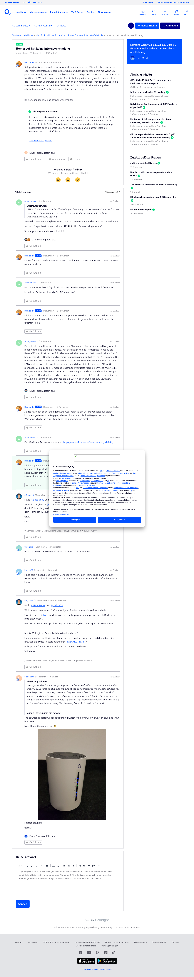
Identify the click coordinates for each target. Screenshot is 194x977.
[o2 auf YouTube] (89, 952)
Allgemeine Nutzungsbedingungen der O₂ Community (83, 927)
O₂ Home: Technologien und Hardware (148, 87)
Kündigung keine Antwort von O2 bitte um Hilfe (153, 197)
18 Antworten (136, 213)
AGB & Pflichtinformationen (56, 942)
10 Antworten (136, 167)
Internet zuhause (38, 12)
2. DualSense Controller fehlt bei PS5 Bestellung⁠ (153, 184)
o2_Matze (28, 600)
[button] (20, 12)
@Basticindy (37, 499)
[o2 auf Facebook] (80, 952)
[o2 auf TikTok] (105, 952)
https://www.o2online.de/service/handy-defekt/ (88, 442)
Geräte (90, 12)
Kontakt (19, 942)
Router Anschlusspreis (141, 209)
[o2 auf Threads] (113, 952)
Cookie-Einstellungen (86, 945)
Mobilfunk (20, 12)
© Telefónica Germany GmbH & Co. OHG (97, 969)
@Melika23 (57, 605)
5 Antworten (136, 192)
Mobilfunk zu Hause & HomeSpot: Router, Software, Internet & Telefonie (69, 35)
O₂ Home (28, 35)
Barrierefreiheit (159, 942)
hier (45, 615)
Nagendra (29, 676)
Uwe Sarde (29, 546)
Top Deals (106, 12)
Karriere (175, 942)
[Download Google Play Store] (107, 963)
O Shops (149, 2)
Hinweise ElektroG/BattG (87, 942)
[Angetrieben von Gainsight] (97, 921)
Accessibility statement (127, 927)
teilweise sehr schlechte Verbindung (147, 92)
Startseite (16, 35)
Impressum (33, 942)
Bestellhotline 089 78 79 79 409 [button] (174, 2)
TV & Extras (77, 12)
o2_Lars (27, 494)
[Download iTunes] (86, 963)
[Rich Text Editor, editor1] (68, 884)
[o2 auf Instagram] (97, 952)
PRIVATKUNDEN (12, 2)
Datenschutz (140, 942)
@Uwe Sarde (38, 605)
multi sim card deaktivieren (143, 163)
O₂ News (61, 25)
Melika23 (28, 570)
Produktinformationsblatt (117, 942)
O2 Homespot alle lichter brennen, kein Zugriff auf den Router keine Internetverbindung (152, 136)
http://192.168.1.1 (75, 641)
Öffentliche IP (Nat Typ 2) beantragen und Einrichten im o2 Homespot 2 (150, 82)
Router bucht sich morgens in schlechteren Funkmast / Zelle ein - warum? (150, 121)
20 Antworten (137, 204)
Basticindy (29, 62)
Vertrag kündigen (109, 945)
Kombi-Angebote (59, 12)
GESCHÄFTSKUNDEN (32, 2)
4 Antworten (136, 179)
